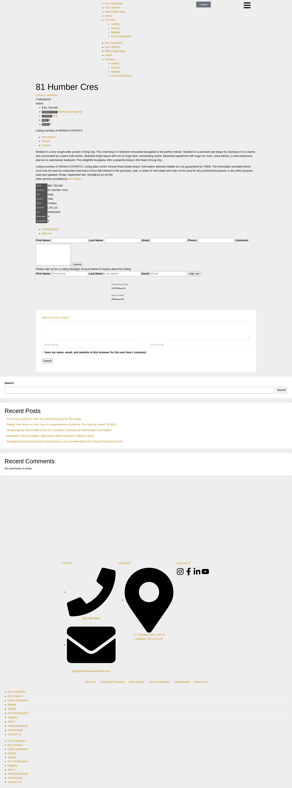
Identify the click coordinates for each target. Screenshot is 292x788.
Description (49, 137)
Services (110, 19)
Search (9, 383)
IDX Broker (74, 178)
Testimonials (181, 681)
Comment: (242, 240)
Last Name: (96, 240)
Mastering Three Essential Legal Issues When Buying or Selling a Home (50, 435)
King (54, 115)
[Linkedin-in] (197, 571)
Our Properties (114, 3)
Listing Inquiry (50, 229)
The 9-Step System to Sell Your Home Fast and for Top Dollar (44, 418)
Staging (115, 32)
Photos (46, 145)
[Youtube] (205, 571)
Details (46, 141)
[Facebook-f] (188, 571)
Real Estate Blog (115, 11)
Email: (146, 240)
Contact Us (200, 681)
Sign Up (47, 233)
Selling (115, 24)
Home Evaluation (159, 681)
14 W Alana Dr (119, 286)
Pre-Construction (121, 36)
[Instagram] (180, 571)
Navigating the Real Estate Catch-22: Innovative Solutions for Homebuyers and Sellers (59, 430)
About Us (90, 681)
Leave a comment (46, 95)
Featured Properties (113, 681)
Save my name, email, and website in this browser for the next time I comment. (96, 352)
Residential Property (69, 111)
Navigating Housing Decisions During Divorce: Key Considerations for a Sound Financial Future (64, 441)
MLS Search (112, 7)
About (108, 15)
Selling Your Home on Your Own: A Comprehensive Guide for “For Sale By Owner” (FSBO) (61, 424)
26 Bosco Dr (117, 297)
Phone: (192, 240)
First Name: (43, 240)
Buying (115, 28)
